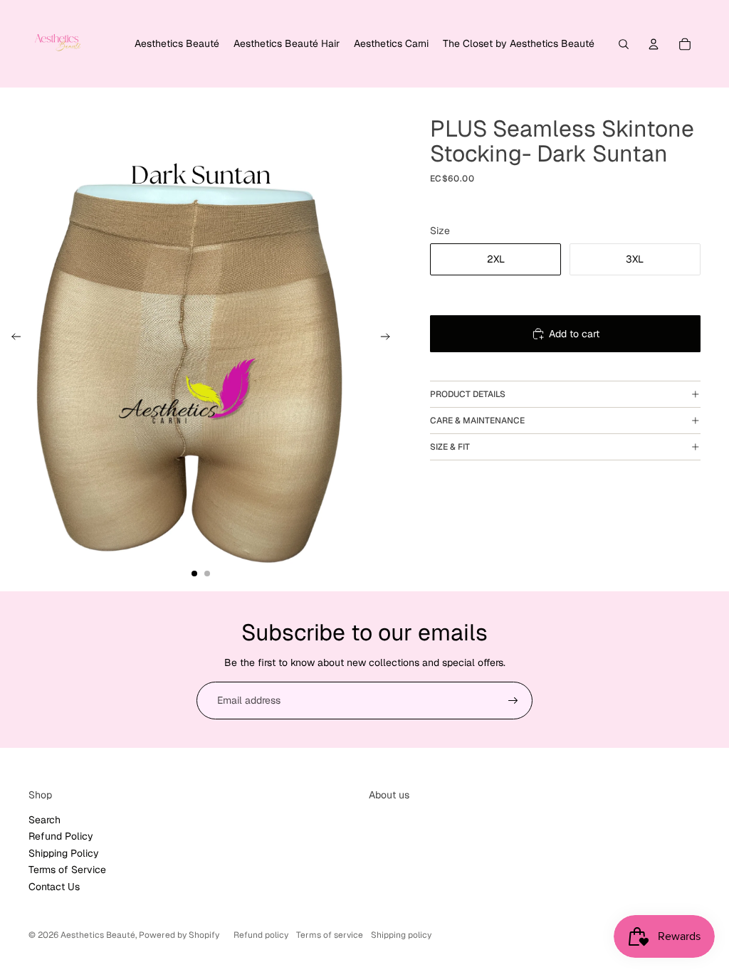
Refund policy (261, 935)
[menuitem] (177, 44)
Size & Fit (450, 447)
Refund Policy (60, 836)
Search (44, 819)
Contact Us (54, 886)
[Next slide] (390, 338)
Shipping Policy (63, 853)
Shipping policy (401, 935)
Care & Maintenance (477, 420)
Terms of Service (67, 869)
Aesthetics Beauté (98, 935)
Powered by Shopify (179, 935)
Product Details (467, 394)
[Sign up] (513, 701)
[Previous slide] (11, 338)
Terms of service (329, 935)
